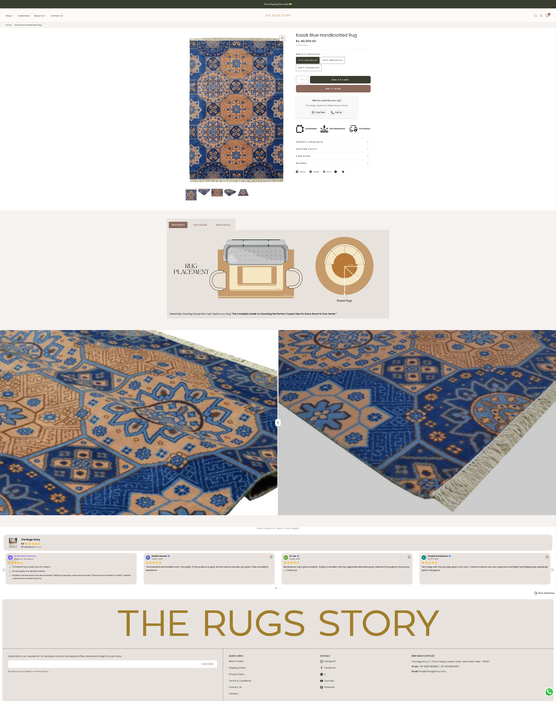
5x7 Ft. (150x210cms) (307, 60)
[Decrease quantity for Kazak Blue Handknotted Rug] (298, 79)
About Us (39, 15)
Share (302, 172)
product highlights (309, 142)
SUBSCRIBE (207, 664)
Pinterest (329, 687)
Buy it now (333, 88)
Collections (24, 15)
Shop (8, 15)
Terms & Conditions (240, 680)
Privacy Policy (236, 674)
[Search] (535, 16)
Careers (233, 693)
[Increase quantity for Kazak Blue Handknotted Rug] (306, 79)
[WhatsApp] (336, 172)
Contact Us (56, 15)
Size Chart (178, 224)
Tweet (316, 172)
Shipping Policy (306, 149)
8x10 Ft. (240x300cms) (308, 67)
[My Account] (541, 16)
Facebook (330, 667)
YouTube (329, 680)
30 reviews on (28, 547)
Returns (301, 163)
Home (9, 25)
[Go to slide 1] (276, 588)
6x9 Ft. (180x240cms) (332, 60)
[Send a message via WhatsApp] (549, 692)
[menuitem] (10, 15)
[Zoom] (282, 38)
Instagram (330, 661)
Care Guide (303, 156)
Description (223, 224)
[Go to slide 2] (278, 588)
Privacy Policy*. (42, 671)
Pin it (329, 172)
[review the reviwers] (271, 557)
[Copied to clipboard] (344, 172)
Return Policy (236, 661)
